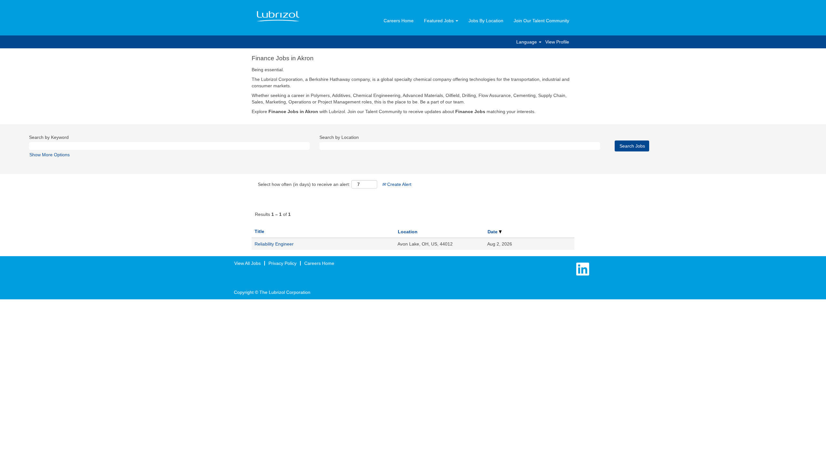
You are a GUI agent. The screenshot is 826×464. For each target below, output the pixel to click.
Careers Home (399, 20)
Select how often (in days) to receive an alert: (304, 184)
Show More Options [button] (49, 154)
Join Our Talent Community (541, 20)
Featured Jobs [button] (439, 20)
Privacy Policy (282, 263)
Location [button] (408, 231)
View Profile (557, 41)
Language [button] (527, 41)
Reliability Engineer (274, 244)
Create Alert (398, 184)
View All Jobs (247, 263)
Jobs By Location (485, 20)
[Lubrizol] (278, 16)
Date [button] (493, 231)
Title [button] (259, 231)
